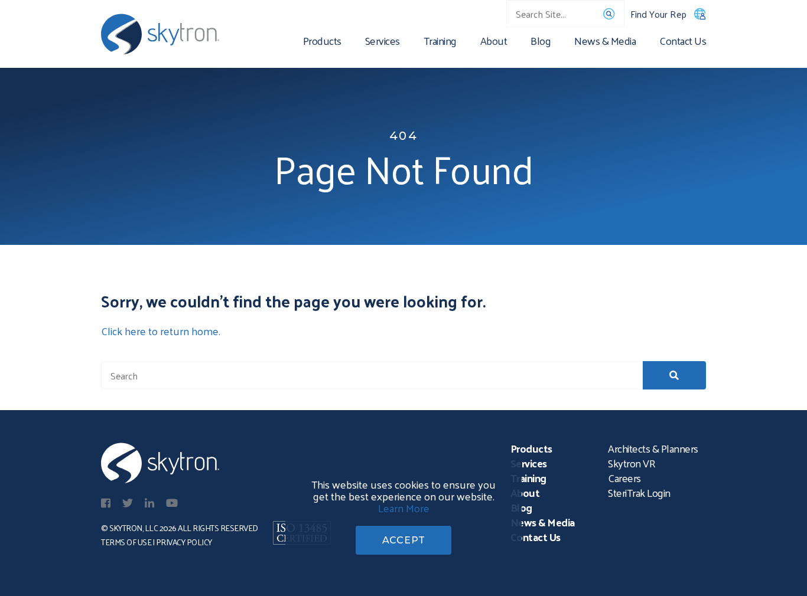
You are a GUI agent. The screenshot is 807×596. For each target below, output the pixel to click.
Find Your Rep (658, 13)
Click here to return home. (160, 330)
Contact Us (682, 42)
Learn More (403, 508)
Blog (541, 42)
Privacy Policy (184, 542)
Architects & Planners (653, 448)
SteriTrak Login (639, 492)
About (493, 42)
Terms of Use (126, 542)
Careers (624, 477)
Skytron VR (631, 463)
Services (382, 42)
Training (440, 42)
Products (322, 42)
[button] (674, 375)
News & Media (605, 42)
